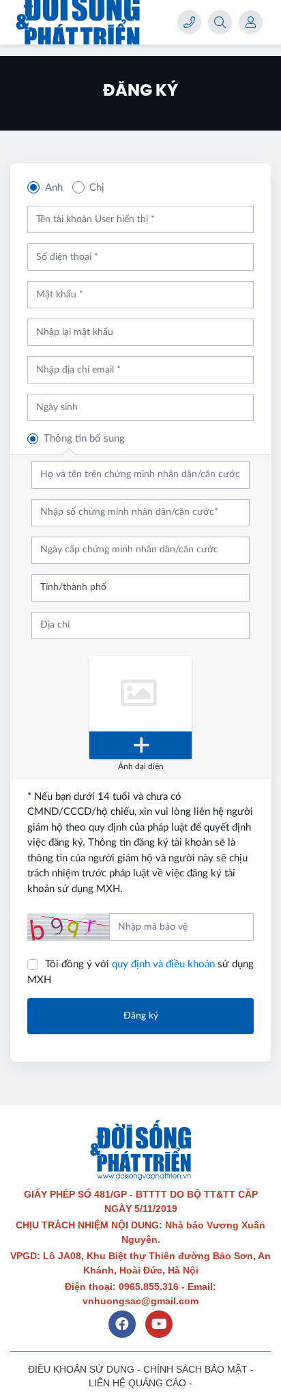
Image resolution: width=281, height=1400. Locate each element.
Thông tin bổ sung (84, 438)
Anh (54, 188)
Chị (96, 188)
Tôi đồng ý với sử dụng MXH (140, 972)
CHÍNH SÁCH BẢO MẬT (195, 1369)
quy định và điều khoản (163, 964)
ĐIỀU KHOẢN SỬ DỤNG (81, 1369)
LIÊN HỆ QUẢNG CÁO (137, 1382)
